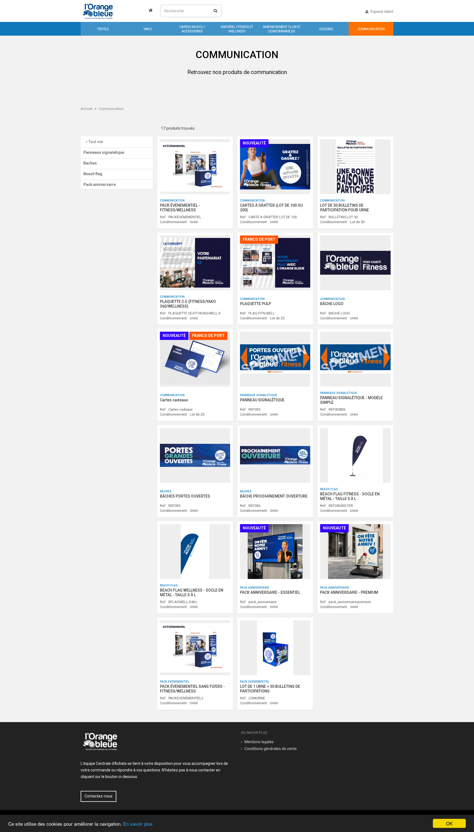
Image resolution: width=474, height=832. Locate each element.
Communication (111, 109)
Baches (90, 163)
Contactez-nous (98, 796)
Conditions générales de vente (270, 748)
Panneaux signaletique (103, 152)
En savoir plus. (138, 823)
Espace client (381, 11)
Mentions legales (259, 742)
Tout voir (95, 142)
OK (449, 823)
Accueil (86, 109)
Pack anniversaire (99, 184)
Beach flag (92, 174)
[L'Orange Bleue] (117, 11)
